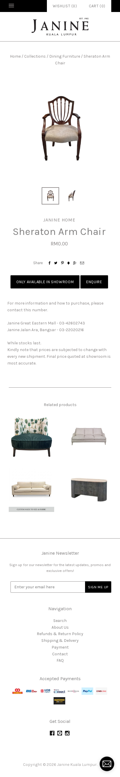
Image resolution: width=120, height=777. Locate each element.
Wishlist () (65, 6)
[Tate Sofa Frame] (31, 489)
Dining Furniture (64, 56)
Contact (60, 653)
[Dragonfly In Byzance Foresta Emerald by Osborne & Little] (31, 436)
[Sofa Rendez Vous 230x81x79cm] (88, 436)
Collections (35, 56)
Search (60, 620)
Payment (60, 647)
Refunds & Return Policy (60, 633)
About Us (60, 627)
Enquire (94, 282)
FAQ (60, 660)
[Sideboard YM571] (88, 489)
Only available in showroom (45, 282)
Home (15, 56)
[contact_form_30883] (107, 764)
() (97, 6)
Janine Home (59, 220)
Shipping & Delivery (60, 640)
